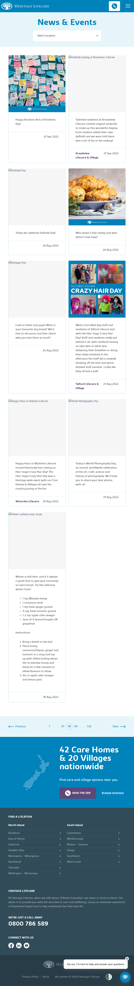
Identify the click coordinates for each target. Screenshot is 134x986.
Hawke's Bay (16, 850)
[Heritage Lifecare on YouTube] (26, 945)
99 (75, 726)
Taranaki (13, 867)
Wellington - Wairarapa (23, 873)
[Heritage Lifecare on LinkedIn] (19, 945)
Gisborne (13, 844)
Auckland (14, 833)
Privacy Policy (30, 977)
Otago (71, 850)
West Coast (74, 862)
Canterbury (74, 833)
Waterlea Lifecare (27, 501)
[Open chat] (125, 977)
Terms (45, 977)
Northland (14, 862)
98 (69, 726)
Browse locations (113, 793)
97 (62, 726)
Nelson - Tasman (77, 844)
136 (89, 726)
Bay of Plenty (16, 839)
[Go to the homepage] (25, 6)
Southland (73, 856)
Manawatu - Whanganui (23, 856)
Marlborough (75, 839)
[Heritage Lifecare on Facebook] (11, 945)
